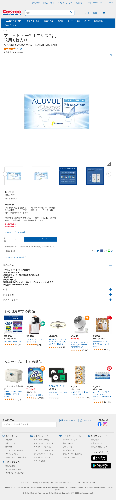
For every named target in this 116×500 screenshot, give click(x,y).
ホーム (4, 31)
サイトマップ (26, 482)
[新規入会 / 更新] (39, 21)
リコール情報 (67, 447)
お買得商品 (48, 21)
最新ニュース (10, 443)
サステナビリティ (11, 454)
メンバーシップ (41, 436)
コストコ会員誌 (39, 461)
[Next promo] (109, 174)
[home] (12, 12)
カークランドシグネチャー (14, 450)
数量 (5, 239)
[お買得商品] (53, 21)
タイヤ (87, 21)
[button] (72, 12)
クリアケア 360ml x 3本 (12, 342)
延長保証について (69, 457)
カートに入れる (40, 239)
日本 (109, 3)
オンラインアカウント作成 (43, 443)
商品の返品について (70, 450)
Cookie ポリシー (88, 482)
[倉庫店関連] (103, 21)
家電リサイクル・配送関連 (72, 454)
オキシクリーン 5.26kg (35, 395)
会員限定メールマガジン (42, 457)
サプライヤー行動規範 (13, 469)
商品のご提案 (10, 466)
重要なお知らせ (68, 443)
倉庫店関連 (98, 21)
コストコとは (11, 436)
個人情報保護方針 (58, 482)
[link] (97, 250)
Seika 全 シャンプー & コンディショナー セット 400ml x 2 (101, 344)
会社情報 (8, 440)
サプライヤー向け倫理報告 (14, 473)
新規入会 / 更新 (33, 21)
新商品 (61, 21)
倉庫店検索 (8, 419)
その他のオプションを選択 (16, 232)
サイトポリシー (74, 482)
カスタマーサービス (71, 436)
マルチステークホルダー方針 (15, 457)
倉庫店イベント (96, 443)
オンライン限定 (74, 21)
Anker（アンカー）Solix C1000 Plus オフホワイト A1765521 (13, 394)
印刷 (110, 55)
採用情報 (8, 447)
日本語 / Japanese (93, 3)
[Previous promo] (5, 174)
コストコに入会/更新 (41, 440)
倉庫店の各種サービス (99, 447)
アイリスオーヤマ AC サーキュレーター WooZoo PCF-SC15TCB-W (80, 344)
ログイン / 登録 (90, 12)
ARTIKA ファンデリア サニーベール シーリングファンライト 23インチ (57, 341)
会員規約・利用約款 (41, 482)
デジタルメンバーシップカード (45, 454)
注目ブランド (10, 25)
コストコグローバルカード (43, 450)
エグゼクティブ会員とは (42, 447)
